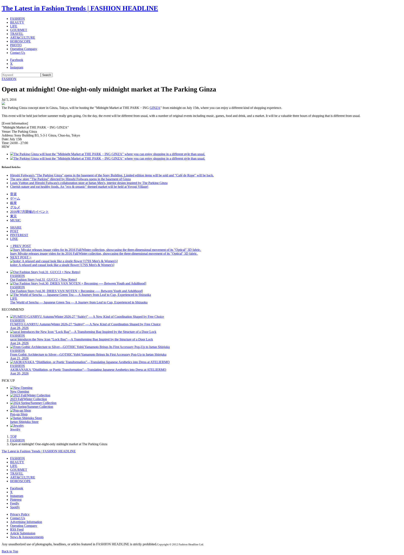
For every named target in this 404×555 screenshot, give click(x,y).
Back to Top (10, 551)
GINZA (155, 108)
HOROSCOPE (20, 41)
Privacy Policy (19, 514)
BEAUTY (17, 22)
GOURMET (18, 30)
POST (14, 231)
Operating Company (23, 49)
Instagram (16, 67)
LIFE (13, 26)
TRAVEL (16, 34)
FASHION (17, 18)
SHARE (15, 227)
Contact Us (17, 52)
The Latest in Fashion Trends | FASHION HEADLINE (80, 8)
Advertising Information (26, 522)
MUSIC (15, 220)
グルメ (15, 207)
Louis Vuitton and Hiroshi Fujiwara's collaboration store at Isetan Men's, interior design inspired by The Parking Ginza (88, 183)
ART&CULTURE (22, 37)
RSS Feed (17, 529)
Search (46, 75)
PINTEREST (19, 235)
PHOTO (16, 45)
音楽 (13, 194)
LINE (14, 239)
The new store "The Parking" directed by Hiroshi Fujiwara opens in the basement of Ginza (70, 179)
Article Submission (22, 533)
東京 (13, 216)
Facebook (16, 60)
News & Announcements (27, 537)
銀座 (13, 203)
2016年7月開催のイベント (29, 211)
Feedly (14, 503)
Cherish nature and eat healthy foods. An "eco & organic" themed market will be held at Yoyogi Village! (79, 186)
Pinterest (15, 499)
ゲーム (15, 198)
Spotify (15, 507)
